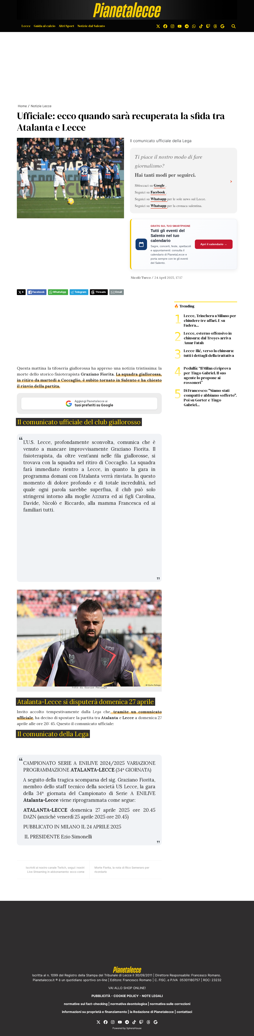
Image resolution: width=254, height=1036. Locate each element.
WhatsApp (59, 291)
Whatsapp (159, 198)
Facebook (158, 192)
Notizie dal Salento (91, 26)
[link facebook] (165, 25)
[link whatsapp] (193, 25)
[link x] (158, 25)
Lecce (26, 26)
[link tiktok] (201, 25)
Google (159, 185)
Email (118, 291)
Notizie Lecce (41, 106)
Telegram (80, 291)
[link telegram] (186, 25)
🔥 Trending (184, 306)
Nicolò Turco (141, 278)
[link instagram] (172, 25)
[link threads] (215, 25)
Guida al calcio (44, 26)
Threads (100, 291)
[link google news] (222, 25)
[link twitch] (208, 25)
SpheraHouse (133, 1028)
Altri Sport (66, 26)
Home (22, 106)
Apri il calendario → (213, 244)
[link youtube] (179, 25)
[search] (233, 25)
